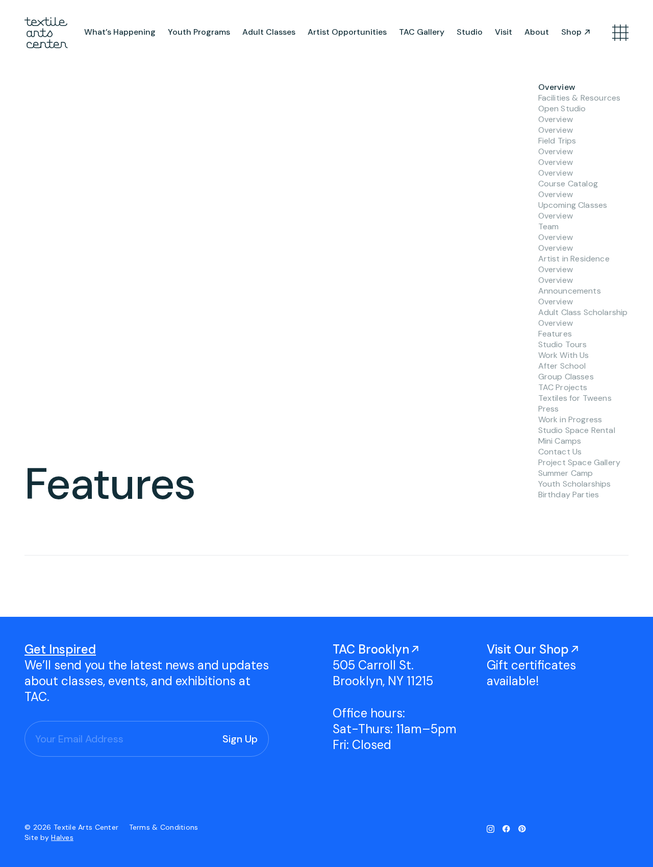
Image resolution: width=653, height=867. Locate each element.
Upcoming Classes (573, 205)
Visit (503, 32)
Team (548, 226)
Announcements (569, 290)
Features (555, 333)
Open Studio (562, 108)
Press (548, 408)
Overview (556, 87)
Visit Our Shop (528, 649)
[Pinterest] (522, 828)
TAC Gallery (421, 32)
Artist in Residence (574, 258)
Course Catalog (568, 183)
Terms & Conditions (163, 827)
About (536, 32)
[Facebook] (506, 828)
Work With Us (563, 355)
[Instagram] (490, 828)
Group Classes (566, 376)
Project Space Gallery (579, 462)
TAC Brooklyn (371, 649)
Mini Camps (560, 441)
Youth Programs (199, 32)
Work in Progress (570, 419)
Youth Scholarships (574, 483)
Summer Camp (565, 473)
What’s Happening (120, 32)
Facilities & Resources (579, 97)
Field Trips (557, 140)
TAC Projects (563, 387)
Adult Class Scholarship (583, 312)
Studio (470, 32)
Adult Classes (268, 32)
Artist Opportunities (347, 32)
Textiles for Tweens (575, 398)
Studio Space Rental (576, 430)
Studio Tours (562, 344)
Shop (571, 32)
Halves (62, 837)
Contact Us (560, 451)
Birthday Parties (568, 494)
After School (562, 365)
